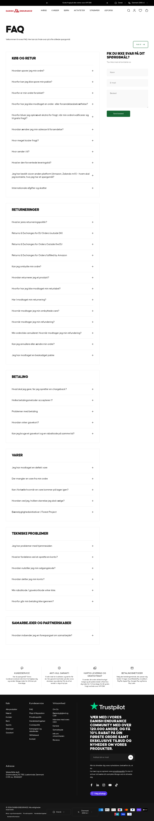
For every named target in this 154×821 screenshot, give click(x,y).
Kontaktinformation (13, 816)
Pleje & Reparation (36, 713)
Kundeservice (22, 673)
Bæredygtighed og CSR (60, 714)
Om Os (55, 709)
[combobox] (120, 3)
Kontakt (32, 739)
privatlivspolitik (119, 771)
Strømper (10, 729)
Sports (8, 725)
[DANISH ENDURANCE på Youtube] (110, 785)
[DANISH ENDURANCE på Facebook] (91, 785)
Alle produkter (11, 709)
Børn (8, 721)
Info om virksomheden (58, 735)
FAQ (31, 709)
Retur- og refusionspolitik (14, 813)
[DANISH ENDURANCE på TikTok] (116, 785)
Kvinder (9, 717)
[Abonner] (130, 757)
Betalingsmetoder (132, 673)
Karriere (56, 726)
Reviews (56, 740)
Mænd (8, 713)
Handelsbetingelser (37, 721)
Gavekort (10, 733)
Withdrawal (34, 735)
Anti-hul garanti (59, 673)
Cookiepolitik (34, 725)
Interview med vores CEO (61, 721)
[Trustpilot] (112, 706)
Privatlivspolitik (35, 717)
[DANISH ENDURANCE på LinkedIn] (97, 785)
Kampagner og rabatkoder (35, 730)
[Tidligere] (47, 3)
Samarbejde (58, 730)
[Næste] (107, 3)
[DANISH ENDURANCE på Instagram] (103, 785)
